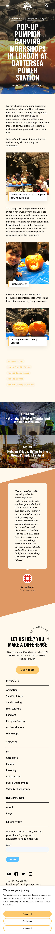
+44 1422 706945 (18, 881)
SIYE (16, 85)
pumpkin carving (15, 378)
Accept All (27, 914)
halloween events (15, 361)
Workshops (16, 18)
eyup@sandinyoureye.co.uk (26, 884)
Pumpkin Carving (35, 18)
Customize (27, 921)
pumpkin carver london (18, 373)
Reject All (27, 928)
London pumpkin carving (19, 367)
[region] (27, 910)
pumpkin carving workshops (20, 384)
